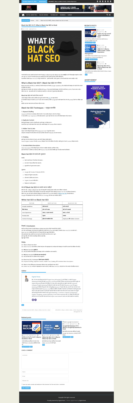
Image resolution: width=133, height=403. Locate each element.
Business (62, 15)
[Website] (35, 300)
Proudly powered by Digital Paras (56, 400)
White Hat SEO (63, 193)
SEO (49, 98)
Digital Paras (33, 29)
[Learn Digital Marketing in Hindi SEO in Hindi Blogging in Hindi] (23, 15)
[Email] (33, 300)
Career (70, 15)
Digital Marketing (31, 15)
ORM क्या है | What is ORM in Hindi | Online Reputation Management (68, 310)
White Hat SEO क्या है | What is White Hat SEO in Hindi (37, 310)
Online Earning (43, 15)
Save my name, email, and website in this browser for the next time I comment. (44, 384)
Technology (54, 15)
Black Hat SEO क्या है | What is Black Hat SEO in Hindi (62, 1)
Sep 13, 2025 (26, 335)
